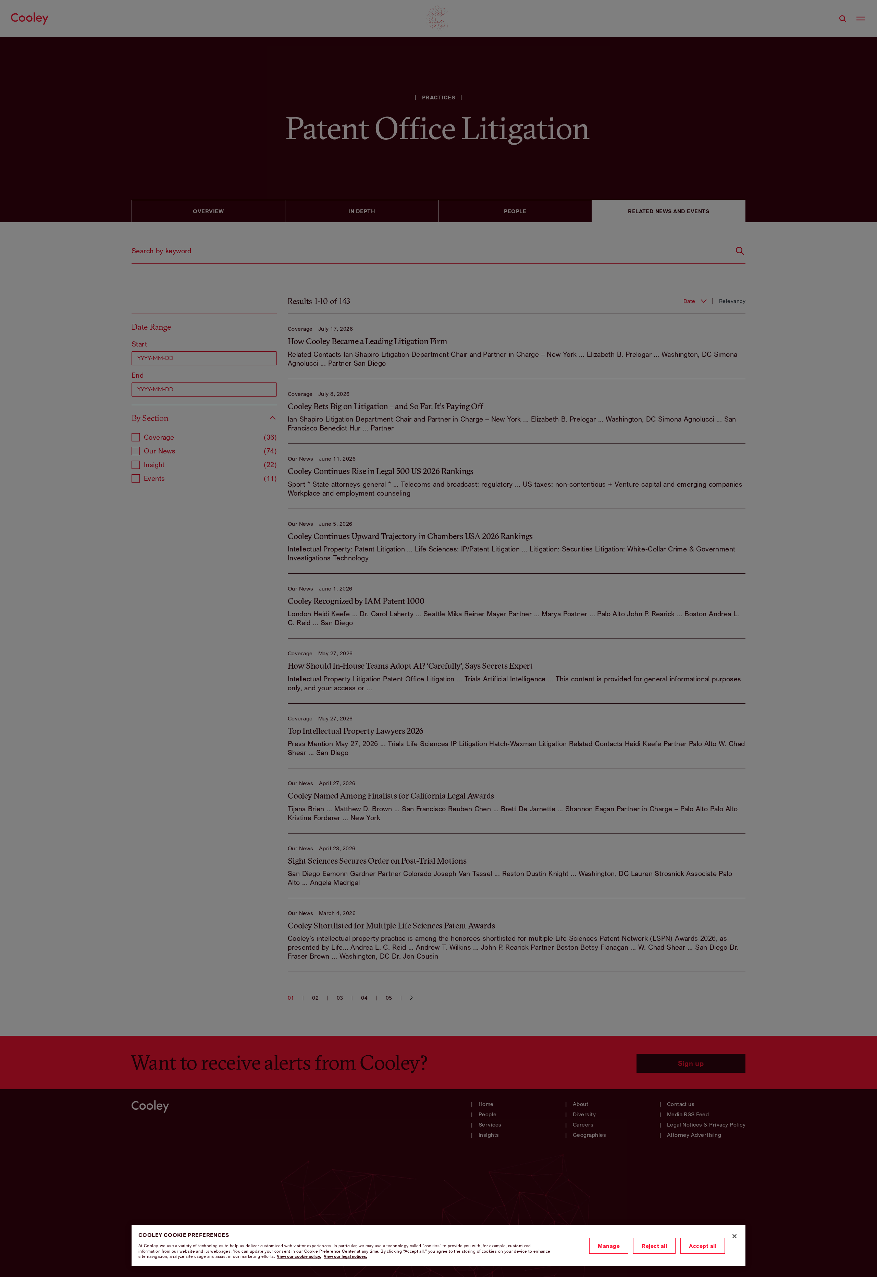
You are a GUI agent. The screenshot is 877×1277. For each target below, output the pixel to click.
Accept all (702, 1245)
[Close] (734, 1236)
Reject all (654, 1245)
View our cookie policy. (299, 1256)
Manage (609, 1245)
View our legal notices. (345, 1256)
